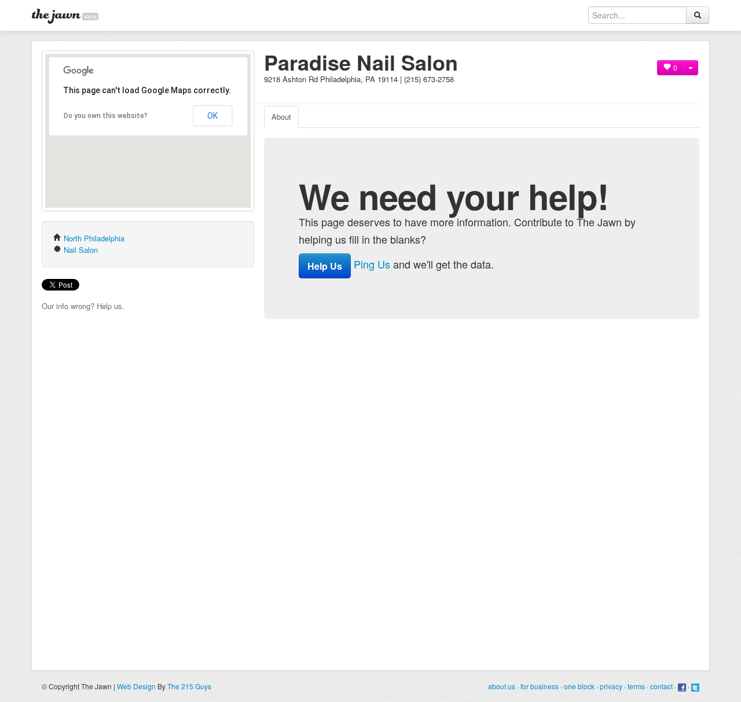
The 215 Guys (189, 686)
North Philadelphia (94, 238)
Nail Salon (81, 249)
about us (501, 686)
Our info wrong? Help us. (83, 305)
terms (636, 686)
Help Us (324, 266)
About (281, 116)
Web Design (136, 686)
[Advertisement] (399, 89)
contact (661, 686)
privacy (611, 686)
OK (212, 115)
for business (539, 686)
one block (579, 686)
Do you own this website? (106, 116)
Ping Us (372, 263)
